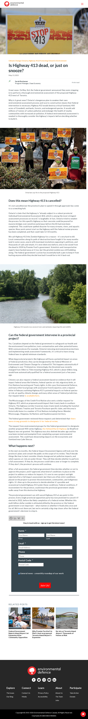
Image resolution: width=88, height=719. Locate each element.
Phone (21, 552)
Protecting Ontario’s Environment (53, 61)
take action (74, 693)
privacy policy (43, 693)
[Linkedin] (15, 518)
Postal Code (25, 560)
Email (22, 543)
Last (48, 538)
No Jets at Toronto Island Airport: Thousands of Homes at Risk (66, 633)
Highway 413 (34, 61)
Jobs (57, 700)
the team (59, 697)
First (20, 538)
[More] (23, 518)
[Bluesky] (19, 518)
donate (72, 697)
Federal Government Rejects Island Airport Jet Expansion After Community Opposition (19, 634)
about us (59, 693)
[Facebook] (11, 518)
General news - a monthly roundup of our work (42, 573)
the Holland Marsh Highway (54, 429)
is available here (32, 396)
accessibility (43, 697)
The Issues (10, 693)
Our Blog (9, 697)
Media (24, 697)
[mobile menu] (82, 4)
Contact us (26, 693)
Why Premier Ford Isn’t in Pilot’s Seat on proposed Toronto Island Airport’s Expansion (42, 634)
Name (22, 530)
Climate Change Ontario (18, 61)
